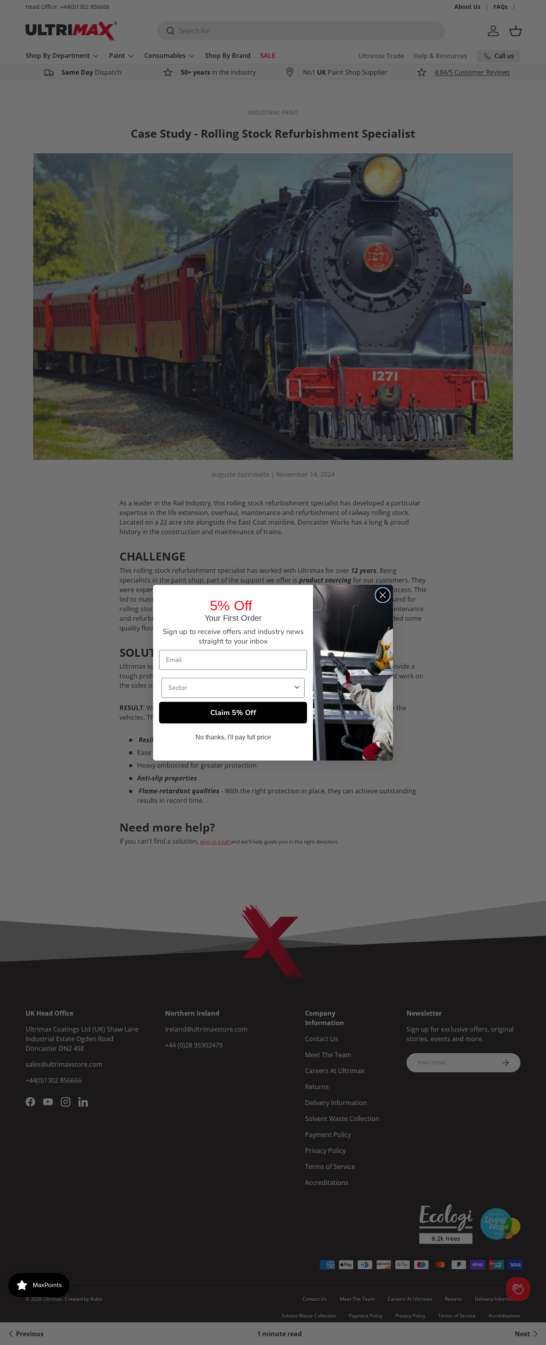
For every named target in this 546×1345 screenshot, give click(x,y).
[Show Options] (297, 687)
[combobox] (230, 687)
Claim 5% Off (233, 712)
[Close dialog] (383, 595)
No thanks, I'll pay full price (233, 737)
